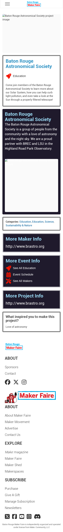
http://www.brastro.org (25, 246)
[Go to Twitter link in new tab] (16, 382)
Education (25, 221)
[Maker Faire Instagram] (29, 516)
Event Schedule (23, 274)
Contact (10, 373)
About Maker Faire (18, 415)
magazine (16, 452)
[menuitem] (31, 367)
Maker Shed (13, 465)
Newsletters (13, 508)
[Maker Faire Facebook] (14, 516)
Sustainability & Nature (19, 225)
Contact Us (12, 435)
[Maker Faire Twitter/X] (7, 516)
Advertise (11, 428)
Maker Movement (17, 422)
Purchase (11, 489)
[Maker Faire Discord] (37, 516)
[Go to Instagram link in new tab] (24, 382)
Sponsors (11, 367)
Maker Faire (13, 458)
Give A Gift (12, 495)
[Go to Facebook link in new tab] (8, 382)
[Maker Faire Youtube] (21, 516)
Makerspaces (14, 471)
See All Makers (22, 281)
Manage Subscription (20, 501)
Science (49, 221)
